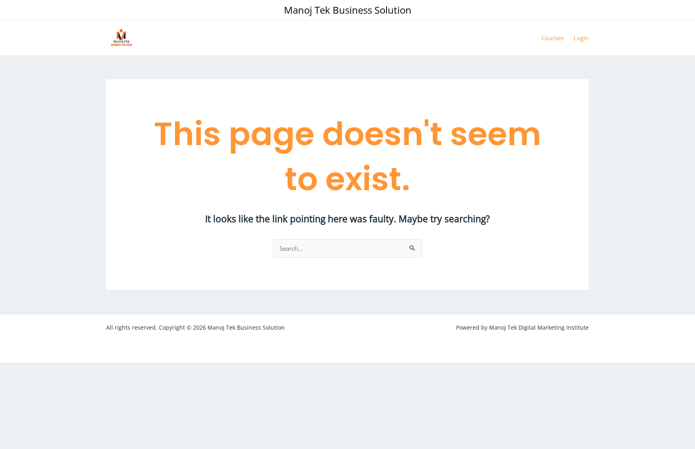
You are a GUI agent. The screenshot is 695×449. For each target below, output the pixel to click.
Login (581, 38)
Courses (552, 38)
